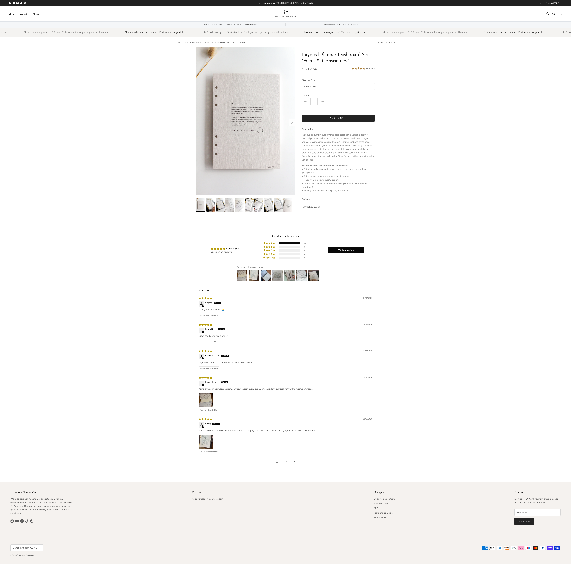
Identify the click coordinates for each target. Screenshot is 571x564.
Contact (23, 13)
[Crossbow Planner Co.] (285, 13)
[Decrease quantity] (305, 101)
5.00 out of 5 (232, 248)
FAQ (376, 508)
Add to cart (338, 117)
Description (307, 129)
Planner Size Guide (383, 512)
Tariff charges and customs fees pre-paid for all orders (285, 3)
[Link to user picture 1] (206, 400)
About (36, 13)
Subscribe (524, 521)
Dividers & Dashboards (192, 42)
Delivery (306, 199)
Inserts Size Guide (311, 206)
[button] (269, 243)
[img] (205, 298)
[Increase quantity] (322, 101)
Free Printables (381, 503)
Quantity (306, 95)
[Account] (546, 14)
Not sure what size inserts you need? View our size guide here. (140, 32)
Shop (11, 13)
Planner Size (308, 80)
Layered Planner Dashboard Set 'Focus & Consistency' (225, 42)
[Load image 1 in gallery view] (245, 121)
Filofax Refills (380, 517)
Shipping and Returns (384, 498)
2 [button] (282, 461)
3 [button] (286, 461)
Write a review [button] (346, 250)
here (21, 513)
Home (177, 42)
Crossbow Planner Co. (26, 555)
